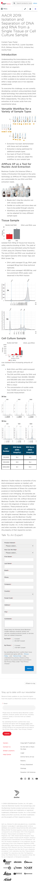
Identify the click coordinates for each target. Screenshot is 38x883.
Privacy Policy (25, 723)
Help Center (7, 754)
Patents (23, 760)
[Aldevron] (28, 862)
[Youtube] (37, 779)
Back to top (31, 683)
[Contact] (25, 9)
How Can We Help (10, 550)
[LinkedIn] (29, 779)
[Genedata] (7, 868)
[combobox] (22, 3)
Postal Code (8, 598)
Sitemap (23, 768)
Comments (8, 619)
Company (7, 584)
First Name (8, 557)
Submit (29, 668)
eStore (35, 3)
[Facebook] (21, 779)
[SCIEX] (7, 880)
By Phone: (7, 645)
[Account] (30, 9)
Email (6, 570)
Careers (5, 743)
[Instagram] (25, 779)
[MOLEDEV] (17, 874)
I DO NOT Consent (19, 641)
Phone (6, 577)
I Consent (17, 638)
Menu (5, 9)
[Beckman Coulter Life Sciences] (6, 3)
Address (7, 605)
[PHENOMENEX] (28, 874)
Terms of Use (17, 656)
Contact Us (7, 747)
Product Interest (9, 543)
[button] (14, 3)
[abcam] (17, 862)
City (6, 612)
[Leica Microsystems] (7, 874)
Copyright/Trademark (27, 743)
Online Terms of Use (27, 757)
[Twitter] (33, 779)
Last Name (8, 563)
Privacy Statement (26, 764)
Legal (22, 753)
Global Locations (9, 750)
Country (7, 591)
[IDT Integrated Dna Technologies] (28, 868)
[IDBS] (17, 868)
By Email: (7, 639)
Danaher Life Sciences (27, 772)
